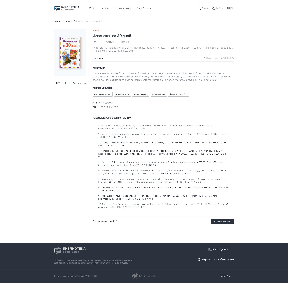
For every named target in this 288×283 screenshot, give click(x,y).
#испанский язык (102, 94)
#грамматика (158, 94)
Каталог (105, 8)
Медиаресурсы (123, 8)
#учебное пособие (179, 94)
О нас (92, 8)
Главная (57, 21)
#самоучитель (122, 94)
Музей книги (144, 8)
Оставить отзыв (222, 221)
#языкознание (141, 94)
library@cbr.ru (227, 276)
